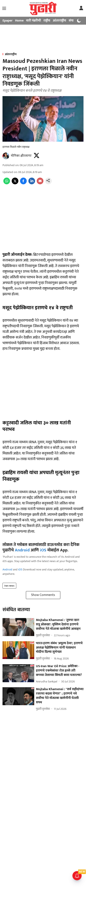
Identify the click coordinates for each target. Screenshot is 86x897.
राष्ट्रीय (46, 20)
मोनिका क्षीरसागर (21, 156)
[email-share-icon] (40, 183)
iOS (43, 550)
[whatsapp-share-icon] (6, 183)
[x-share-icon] (15, 183)
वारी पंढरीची (33, 20)
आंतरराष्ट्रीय (59, 20)
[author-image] (6, 156)
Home (19, 20)
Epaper (8, 20)
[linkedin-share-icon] (31, 183)
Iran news (9, 586)
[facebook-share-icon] (23, 183)
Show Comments (43, 595)
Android (22, 550)
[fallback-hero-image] (18, 627)
